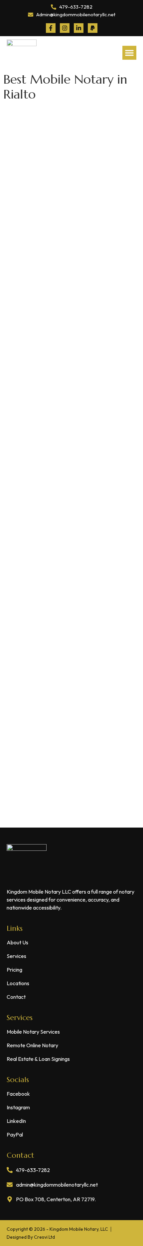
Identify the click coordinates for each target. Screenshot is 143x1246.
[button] (129, 53)
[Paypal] (92, 28)
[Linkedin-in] (78, 28)
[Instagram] (65, 28)
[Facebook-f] (51, 28)
